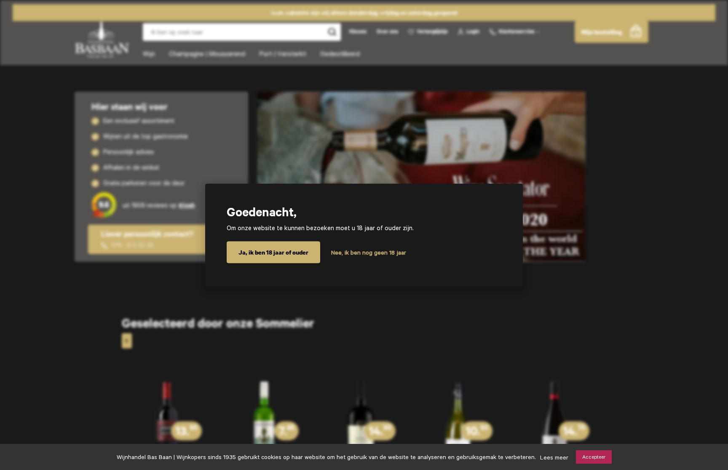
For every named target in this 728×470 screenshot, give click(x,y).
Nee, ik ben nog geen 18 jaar (368, 252)
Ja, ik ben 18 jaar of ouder (273, 252)
